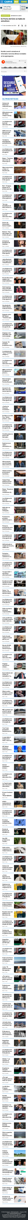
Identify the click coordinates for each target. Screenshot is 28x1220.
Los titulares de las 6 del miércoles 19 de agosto (7, 216)
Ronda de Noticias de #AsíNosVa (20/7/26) (5, 831)
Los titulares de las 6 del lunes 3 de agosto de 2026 (7, 565)
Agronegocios (6, 15)
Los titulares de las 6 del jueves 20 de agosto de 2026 (7, 197)
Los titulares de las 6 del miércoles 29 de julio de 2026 (7, 657)
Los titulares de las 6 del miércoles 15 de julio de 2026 (7, 951)
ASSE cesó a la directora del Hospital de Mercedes (6, 133)
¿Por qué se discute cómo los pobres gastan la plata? (7, 978)
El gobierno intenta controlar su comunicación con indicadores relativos (7, 1163)
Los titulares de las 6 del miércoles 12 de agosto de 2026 (7, 363)
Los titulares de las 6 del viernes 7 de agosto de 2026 (7, 454)
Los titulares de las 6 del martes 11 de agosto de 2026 (7, 399)
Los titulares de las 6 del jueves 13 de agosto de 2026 (7, 326)
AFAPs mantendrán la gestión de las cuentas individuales (6, 805)
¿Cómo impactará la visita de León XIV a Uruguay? (6, 877)
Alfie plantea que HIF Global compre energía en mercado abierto (7, 115)
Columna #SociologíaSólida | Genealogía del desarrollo (7, 1171)
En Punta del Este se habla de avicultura (13, 75)
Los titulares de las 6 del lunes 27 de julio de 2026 (7, 702)
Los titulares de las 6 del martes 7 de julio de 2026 (7, 1143)
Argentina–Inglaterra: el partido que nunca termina (6, 942)
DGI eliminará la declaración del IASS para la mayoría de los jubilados (7, 998)
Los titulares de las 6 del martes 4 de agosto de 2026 (7, 537)
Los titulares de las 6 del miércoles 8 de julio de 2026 (7, 1116)
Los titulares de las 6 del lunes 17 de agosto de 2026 (7, 271)
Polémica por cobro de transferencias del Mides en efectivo (6, 988)
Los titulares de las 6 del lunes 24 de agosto (7, 150)
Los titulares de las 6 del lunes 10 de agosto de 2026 (7, 427)
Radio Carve (3, 75)
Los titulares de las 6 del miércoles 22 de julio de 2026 (7, 776)
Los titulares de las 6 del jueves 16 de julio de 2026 (7, 922)
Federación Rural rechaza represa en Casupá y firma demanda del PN (7, 961)
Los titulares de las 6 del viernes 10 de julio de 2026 (7, 1052)
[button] (27, 8)
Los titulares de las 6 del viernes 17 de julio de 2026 (7, 896)
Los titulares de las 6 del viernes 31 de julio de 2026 (7, 602)
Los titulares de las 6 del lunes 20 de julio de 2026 (7, 858)
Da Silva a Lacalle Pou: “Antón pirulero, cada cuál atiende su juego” (7, 419)
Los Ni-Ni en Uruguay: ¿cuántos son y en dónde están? (7, 1089)
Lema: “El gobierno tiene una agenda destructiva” (6, 969)
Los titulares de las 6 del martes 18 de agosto (7, 251)
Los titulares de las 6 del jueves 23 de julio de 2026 (7, 758)
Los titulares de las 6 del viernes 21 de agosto (7, 178)
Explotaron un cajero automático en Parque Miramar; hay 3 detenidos (7, 446)
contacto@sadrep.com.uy (15, 1213)
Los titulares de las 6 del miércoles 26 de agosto (7, 124)
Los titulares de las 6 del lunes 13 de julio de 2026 (7, 1014)
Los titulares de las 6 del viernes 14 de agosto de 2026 (7, 298)
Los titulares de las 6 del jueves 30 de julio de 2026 (7, 629)
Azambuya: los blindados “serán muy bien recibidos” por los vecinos (7, 1108)
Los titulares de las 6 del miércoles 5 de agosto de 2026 (7, 500)
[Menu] (2, 1)
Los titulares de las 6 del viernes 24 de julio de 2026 (7, 721)
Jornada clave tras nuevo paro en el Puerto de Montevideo (7, 1024)
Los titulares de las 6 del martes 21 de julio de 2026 (7, 813)
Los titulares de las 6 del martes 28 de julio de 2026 (7, 684)
